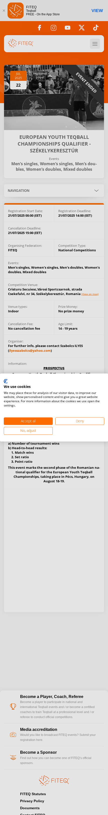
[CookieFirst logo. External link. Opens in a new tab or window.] (6, 381)
